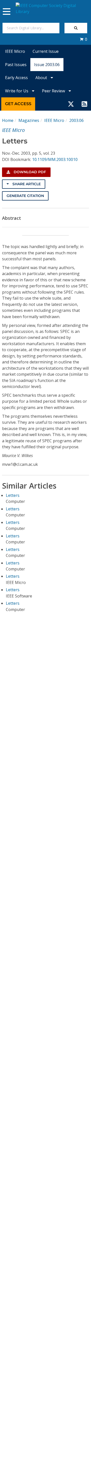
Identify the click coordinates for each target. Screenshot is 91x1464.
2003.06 (76, 120)
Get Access (18, 103)
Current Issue (46, 51)
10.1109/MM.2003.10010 (55, 159)
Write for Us (17, 91)
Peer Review (54, 91)
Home (7, 120)
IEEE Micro (15, 51)
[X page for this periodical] (71, 103)
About (41, 77)
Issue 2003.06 (47, 64)
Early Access (16, 77)
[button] (83, 39)
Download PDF (29, 172)
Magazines (28, 120)
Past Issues (16, 64)
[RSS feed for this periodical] (84, 103)
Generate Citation (25, 195)
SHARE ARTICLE (26, 184)
